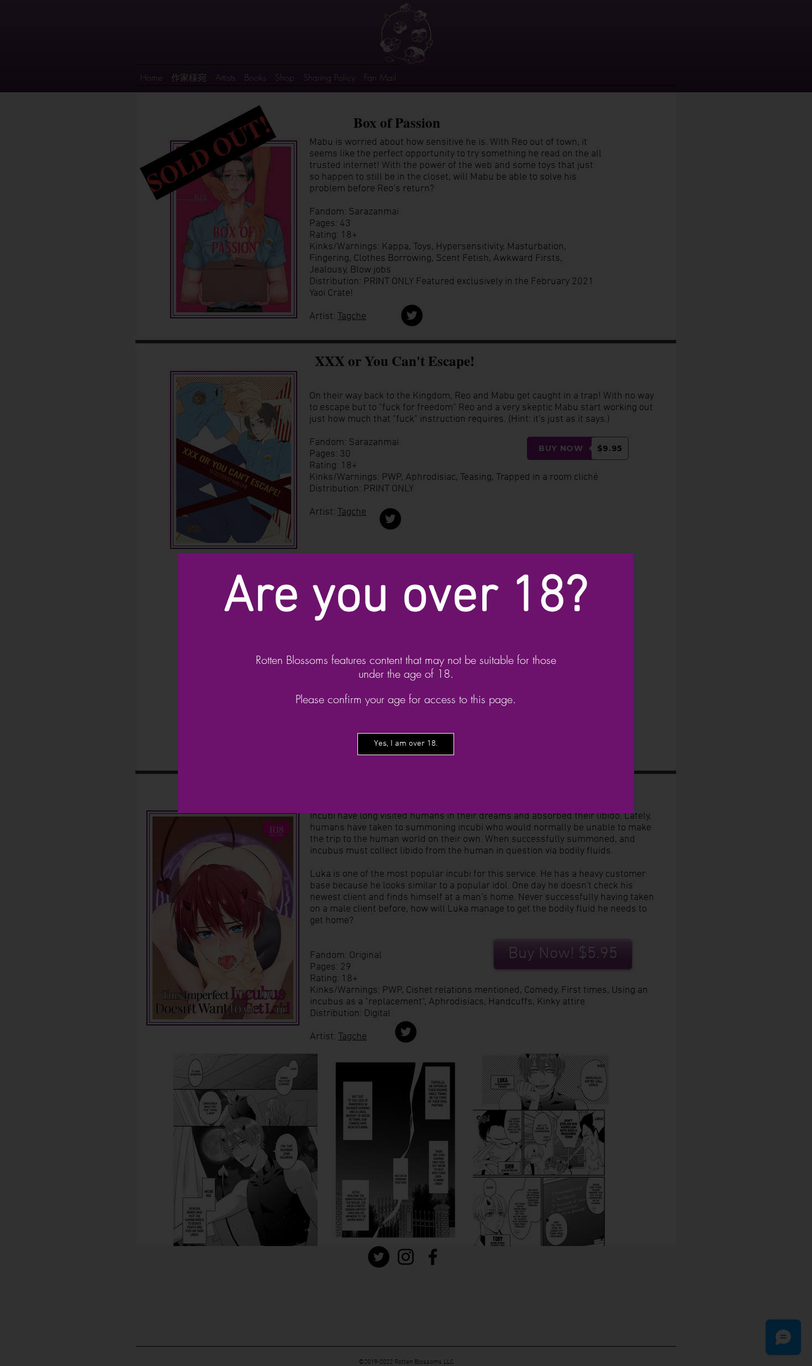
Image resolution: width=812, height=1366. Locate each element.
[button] (405, 744)
